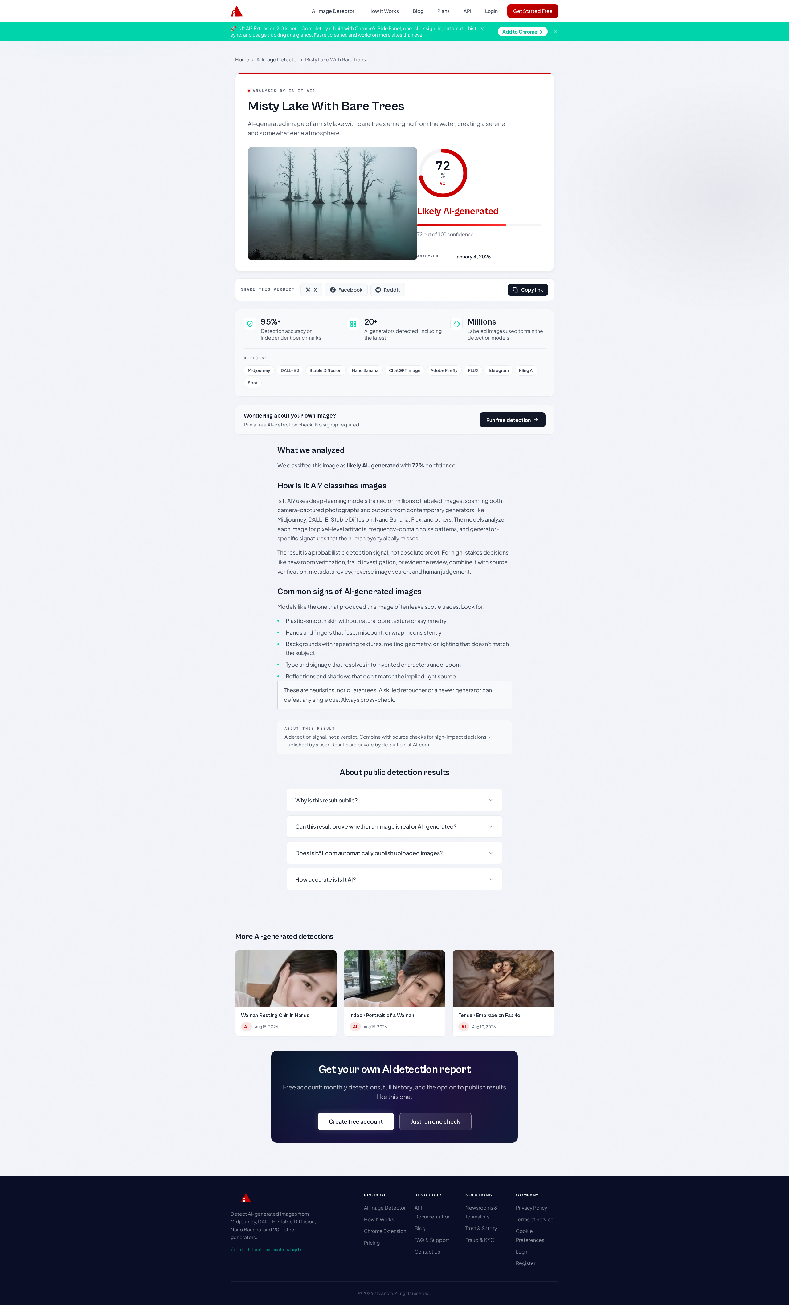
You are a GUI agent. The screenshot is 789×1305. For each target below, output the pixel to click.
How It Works (383, 11)
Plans (443, 11)
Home (242, 59)
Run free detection (508, 420)
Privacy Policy (531, 1207)
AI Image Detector (333, 11)
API (467, 11)
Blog (418, 11)
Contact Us (427, 1251)
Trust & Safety (481, 1228)
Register (525, 1263)
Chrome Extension (385, 1231)
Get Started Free (533, 11)
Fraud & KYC (479, 1240)
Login (491, 11)
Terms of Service (535, 1219)
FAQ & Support (432, 1240)
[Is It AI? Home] (237, 11)
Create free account (356, 1121)
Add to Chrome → (522, 31)
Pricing (372, 1243)
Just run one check (435, 1121)
